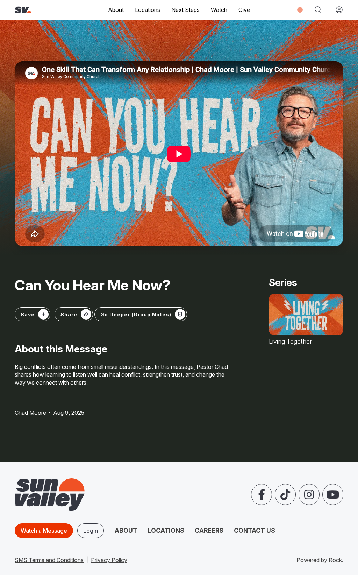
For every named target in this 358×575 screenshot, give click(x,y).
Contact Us (254, 530)
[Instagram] (309, 494)
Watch (219, 9)
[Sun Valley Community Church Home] (38, 10)
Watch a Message (44, 530)
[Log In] (336, 10)
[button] (74, 314)
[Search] (318, 10)
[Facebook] (261, 494)
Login (90, 530)
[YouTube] (332, 494)
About (126, 530)
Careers (209, 530)
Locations (147, 9)
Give (244, 9)
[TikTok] (285, 494)
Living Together (290, 341)
